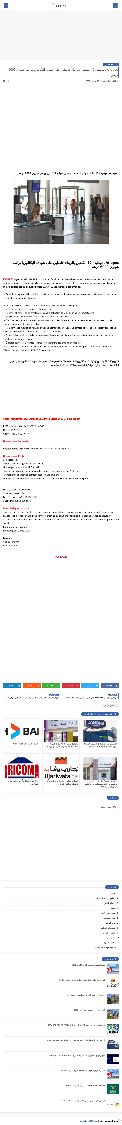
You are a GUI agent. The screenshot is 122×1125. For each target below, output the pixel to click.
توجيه (113, 908)
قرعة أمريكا (111, 923)
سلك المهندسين (109, 918)
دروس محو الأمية (109, 913)
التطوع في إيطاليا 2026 (106, 898)
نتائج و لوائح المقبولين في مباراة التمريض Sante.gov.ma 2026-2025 (77, 1055)
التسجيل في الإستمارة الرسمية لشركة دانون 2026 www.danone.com (76, 1040)
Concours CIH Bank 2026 (26, 744)
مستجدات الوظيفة (108, 928)
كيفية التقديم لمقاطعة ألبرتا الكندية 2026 (88, 965)
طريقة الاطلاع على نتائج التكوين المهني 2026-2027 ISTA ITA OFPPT (76, 1025)
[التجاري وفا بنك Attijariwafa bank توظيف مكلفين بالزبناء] (61, 768)
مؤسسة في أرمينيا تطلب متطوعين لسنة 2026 (86, 995)
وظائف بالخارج (110, 943)
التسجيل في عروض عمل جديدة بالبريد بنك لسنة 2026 (83, 1100)
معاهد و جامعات (109, 933)
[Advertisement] (61, 37)
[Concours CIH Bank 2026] (22, 731)
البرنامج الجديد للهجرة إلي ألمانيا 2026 (89, 1010)
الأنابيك (113, 893)
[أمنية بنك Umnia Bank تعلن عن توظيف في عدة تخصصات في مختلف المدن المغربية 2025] (100, 768)
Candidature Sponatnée (105, 947)
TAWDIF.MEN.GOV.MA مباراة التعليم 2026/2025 (85, 1085)
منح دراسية (111, 938)
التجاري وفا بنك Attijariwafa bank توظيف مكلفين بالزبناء (81, 980)
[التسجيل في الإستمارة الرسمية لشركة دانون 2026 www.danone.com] (100, 731)
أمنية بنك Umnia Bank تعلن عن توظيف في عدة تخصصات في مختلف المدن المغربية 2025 (101, 784)
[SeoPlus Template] (120, 1121)
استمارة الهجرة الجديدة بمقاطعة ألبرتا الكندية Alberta (83, 1070)
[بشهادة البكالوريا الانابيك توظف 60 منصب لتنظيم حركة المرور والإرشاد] (61, 731)
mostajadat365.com (88, 1121)
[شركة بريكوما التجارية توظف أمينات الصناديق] (22, 768)
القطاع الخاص (111, 65)
